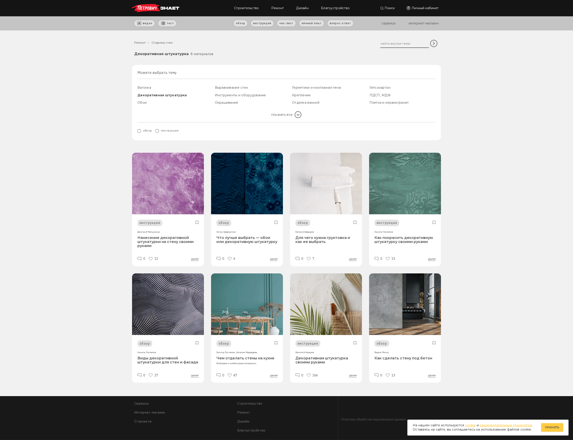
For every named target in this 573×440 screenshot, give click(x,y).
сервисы (389, 23)
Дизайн (302, 8)
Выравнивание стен (231, 88)
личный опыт (311, 23)
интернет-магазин (424, 23)
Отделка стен (162, 42)
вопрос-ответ (340, 23)
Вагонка (144, 88)
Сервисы (141, 403)
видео (147, 23)
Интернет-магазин (149, 412)
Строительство (246, 8)
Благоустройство (335, 8)
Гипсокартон (380, 88)
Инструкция (170, 130)
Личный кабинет (425, 8)
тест (170, 23)
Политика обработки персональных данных (373, 419)
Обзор (147, 130)
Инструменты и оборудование (240, 95)
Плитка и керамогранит (389, 103)
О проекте (143, 421)
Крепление (301, 95)
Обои (142, 103)
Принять (552, 427)
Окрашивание (226, 103)
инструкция (262, 23)
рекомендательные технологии (506, 425)
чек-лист (286, 23)
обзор (240, 23)
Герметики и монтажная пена (316, 88)
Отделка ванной (305, 103)
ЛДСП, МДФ (380, 95)
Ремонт (277, 8)
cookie (470, 425)
